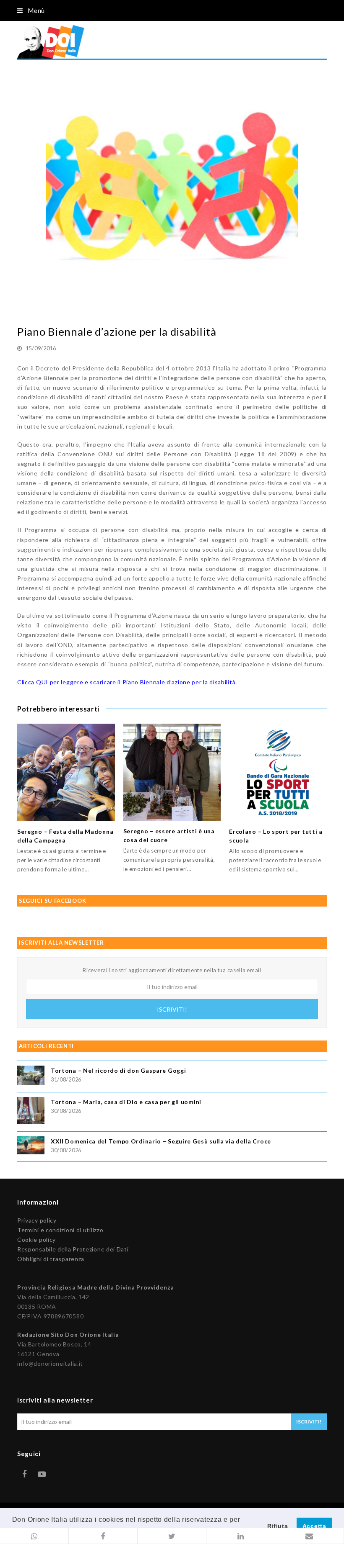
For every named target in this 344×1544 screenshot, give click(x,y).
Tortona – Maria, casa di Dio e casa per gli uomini (126, 1101)
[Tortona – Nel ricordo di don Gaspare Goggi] (30, 1077)
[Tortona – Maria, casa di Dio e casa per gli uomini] (30, 1112)
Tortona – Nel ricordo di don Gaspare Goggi (118, 1070)
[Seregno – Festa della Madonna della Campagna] (66, 772)
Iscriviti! (172, 1009)
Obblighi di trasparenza (50, 1258)
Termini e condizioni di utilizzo (60, 1229)
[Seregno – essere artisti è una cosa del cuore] (172, 772)
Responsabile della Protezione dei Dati (73, 1249)
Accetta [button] (314, 1526)
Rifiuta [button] (277, 1526)
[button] (34, 1536)
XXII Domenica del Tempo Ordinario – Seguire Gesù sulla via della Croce (161, 1141)
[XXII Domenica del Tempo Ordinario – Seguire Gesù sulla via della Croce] (30, 1146)
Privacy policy (37, 1220)
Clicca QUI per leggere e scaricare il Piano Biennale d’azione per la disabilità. (127, 682)
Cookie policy (36, 1239)
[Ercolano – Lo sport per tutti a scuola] (278, 772)
